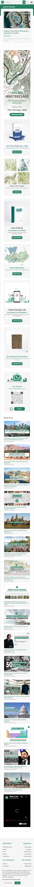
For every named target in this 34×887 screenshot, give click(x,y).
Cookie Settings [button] (8, 883)
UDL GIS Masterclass (17, 268)
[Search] (24, 2)
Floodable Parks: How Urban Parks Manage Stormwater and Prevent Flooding (15, 554)
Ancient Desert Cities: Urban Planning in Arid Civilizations (15, 462)
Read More (10, 877)
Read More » (7, 36)
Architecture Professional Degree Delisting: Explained (15, 720)
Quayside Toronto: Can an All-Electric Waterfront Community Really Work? (16, 485)
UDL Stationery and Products (17, 357)
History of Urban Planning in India (13, 789)
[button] (31, 2)
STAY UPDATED (17, 386)
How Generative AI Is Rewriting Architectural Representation (16, 627)
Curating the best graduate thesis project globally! (17, 269)
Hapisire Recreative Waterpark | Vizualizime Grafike (16, 32)
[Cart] (27, 2)
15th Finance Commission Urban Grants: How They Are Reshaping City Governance (16, 438)
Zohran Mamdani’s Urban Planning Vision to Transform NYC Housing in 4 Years (15, 767)
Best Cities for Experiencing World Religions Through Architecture (15, 507)
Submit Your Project (17, 186)
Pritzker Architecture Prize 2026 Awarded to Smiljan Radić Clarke (15, 650)
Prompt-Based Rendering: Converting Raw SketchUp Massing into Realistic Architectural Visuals (16, 603)
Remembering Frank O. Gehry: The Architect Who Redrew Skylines (17, 697)
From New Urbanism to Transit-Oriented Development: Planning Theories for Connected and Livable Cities (16, 578)
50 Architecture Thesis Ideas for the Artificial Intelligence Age (15, 673)
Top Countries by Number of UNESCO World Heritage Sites (15, 531)
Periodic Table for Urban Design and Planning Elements (16, 743)
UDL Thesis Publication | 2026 (17, 146)
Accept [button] (17, 883)
